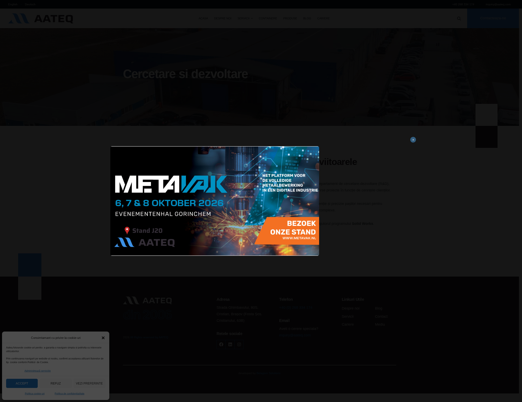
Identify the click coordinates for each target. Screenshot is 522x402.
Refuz (56, 383)
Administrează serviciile (37, 370)
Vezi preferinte (89, 383)
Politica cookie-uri (35, 393)
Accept (22, 383)
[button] (103, 338)
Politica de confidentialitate (69, 393)
